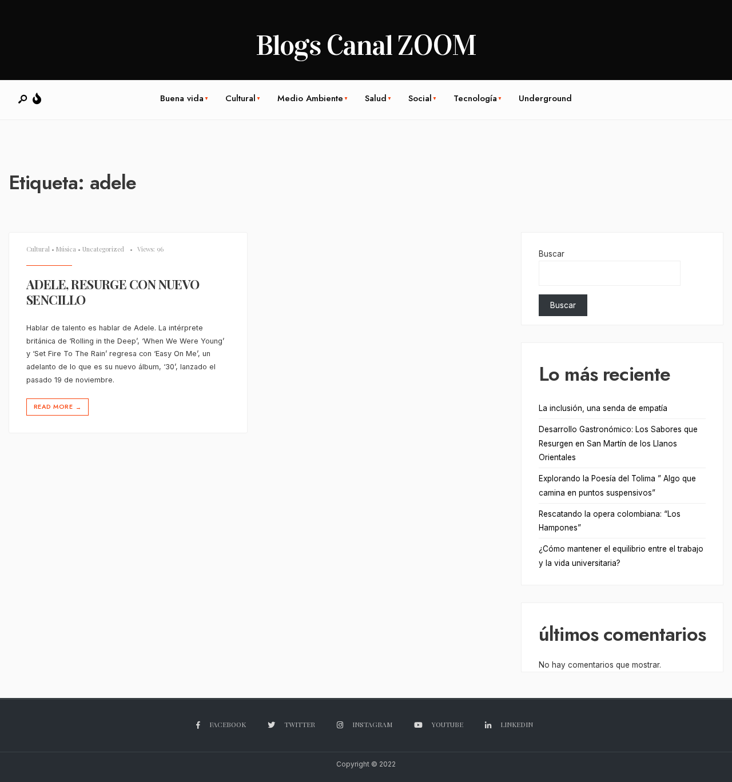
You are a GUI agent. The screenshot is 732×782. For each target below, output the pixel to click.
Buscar (551, 253)
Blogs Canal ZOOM (366, 45)
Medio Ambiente (310, 98)
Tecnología (475, 98)
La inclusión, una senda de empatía (603, 408)
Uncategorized (103, 249)
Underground (545, 98)
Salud (376, 98)
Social (420, 98)
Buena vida (182, 98)
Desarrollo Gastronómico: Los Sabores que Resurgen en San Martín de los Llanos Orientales (618, 443)
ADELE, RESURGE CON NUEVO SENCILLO (113, 292)
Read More (57, 407)
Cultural (240, 98)
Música (66, 249)
